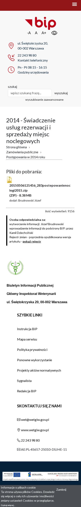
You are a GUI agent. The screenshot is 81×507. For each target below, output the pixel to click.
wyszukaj (61, 93)
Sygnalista (24, 381)
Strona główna (16, 147)
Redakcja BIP (26, 391)
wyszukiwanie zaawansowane (44, 99)
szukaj (12, 86)
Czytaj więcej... (8, 505)
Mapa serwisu (27, 339)
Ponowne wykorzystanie (34, 360)
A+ (44, 32)
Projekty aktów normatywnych (39, 370)
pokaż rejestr (32, 241)
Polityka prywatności (32, 349)
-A (29, 32)
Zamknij (61, 489)
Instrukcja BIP (27, 329)
